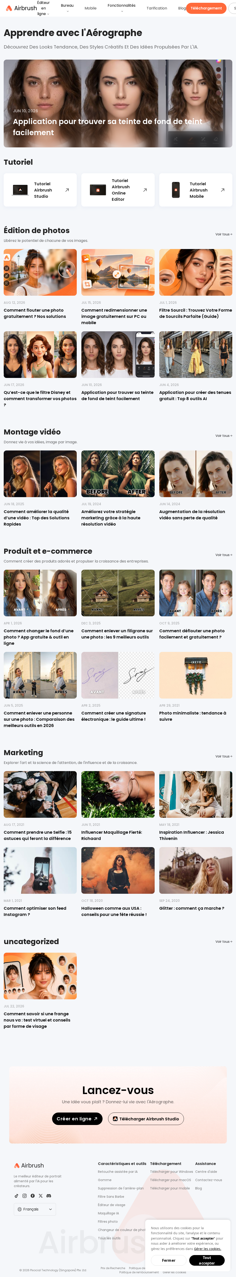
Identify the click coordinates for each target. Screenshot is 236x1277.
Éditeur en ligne (43, 8)
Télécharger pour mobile (170, 1188)
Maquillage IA (108, 1213)
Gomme (105, 1180)
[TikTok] (16, 1195)
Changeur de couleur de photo (123, 1230)
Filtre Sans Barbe (111, 1196)
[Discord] (48, 1195)
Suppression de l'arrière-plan (121, 1188)
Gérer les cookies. (207, 1249)
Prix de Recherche (113, 1268)
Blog (182, 8)
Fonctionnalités (122, 5)
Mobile (91, 8)
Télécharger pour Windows (171, 1171)
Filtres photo (108, 1221)
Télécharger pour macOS (170, 1180)
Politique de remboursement (139, 1272)
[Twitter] (40, 1195)
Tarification (157, 8)
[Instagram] (24, 1195)
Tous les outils (109, 1238)
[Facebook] (32, 1195)
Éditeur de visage (111, 1205)
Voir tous (222, 234)
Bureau (67, 5)
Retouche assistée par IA (118, 1171)
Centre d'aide (206, 1171)
